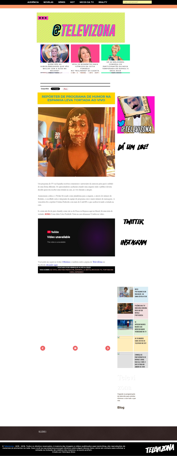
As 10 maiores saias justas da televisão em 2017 (140, 340)
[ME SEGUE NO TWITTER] (136, 133)
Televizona (126, 381)
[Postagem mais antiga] (107, 350)
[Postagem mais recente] (42, 350)
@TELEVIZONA (123, 249)
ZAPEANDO (79, 272)
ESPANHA (78, 270)
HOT (72, 2)
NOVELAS (48, 2)
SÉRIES (61, 2)
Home (119, 421)
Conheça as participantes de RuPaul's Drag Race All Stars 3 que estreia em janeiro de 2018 (140, 361)
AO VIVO (53, 270)
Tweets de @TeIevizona (125, 228)
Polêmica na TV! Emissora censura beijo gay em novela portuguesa (141, 310)
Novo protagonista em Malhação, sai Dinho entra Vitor (141, 293)
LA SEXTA (87, 270)
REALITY (103, 2)
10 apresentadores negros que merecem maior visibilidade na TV (140, 327)
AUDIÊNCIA (33, 2)
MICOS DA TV (87, 2)
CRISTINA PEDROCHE (66, 270)
